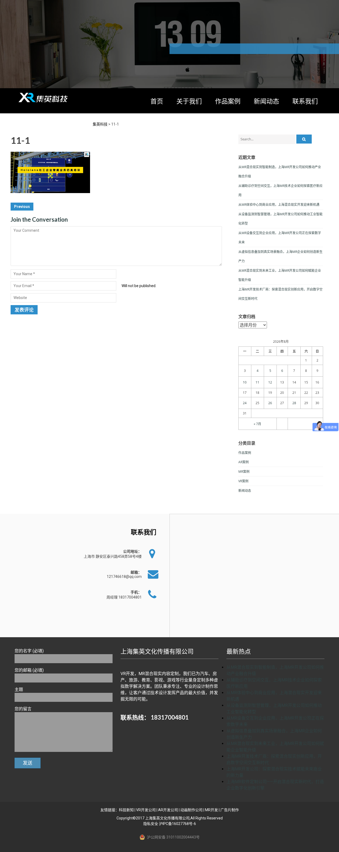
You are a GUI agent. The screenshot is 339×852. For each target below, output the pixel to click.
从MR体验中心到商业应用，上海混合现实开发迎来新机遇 (278, 204)
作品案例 (227, 101)
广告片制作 (229, 810)
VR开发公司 (146, 810)
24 (245, 403)
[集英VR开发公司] (43, 97)
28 (294, 403)
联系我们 (305, 101)
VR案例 (243, 481)
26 (270, 403)
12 (270, 382)
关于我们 (189, 101)
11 (257, 382)
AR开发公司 (168, 810)
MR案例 (243, 471)
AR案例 (243, 462)
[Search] (304, 139)
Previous (22, 206)
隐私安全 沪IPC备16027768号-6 (169, 824)
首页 (156, 101)
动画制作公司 (191, 810)
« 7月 (257, 424)
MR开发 (211, 810)
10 (245, 382)
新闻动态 (266, 101)
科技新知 (126, 810)
